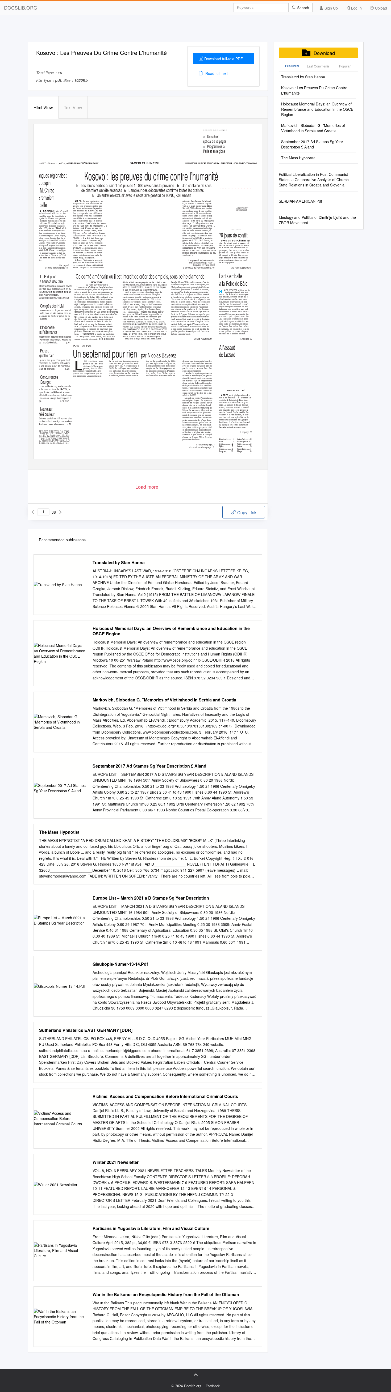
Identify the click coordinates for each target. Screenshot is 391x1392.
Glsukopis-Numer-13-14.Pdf (120, 964)
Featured (292, 65)
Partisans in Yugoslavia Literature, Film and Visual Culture (151, 1228)
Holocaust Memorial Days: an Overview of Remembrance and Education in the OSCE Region (171, 631)
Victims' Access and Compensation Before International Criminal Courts (165, 1096)
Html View (43, 107)
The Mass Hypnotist (59, 832)
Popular (345, 66)
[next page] (60, 512)
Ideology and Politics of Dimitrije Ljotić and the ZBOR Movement (317, 220)
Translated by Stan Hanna (119, 562)
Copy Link (246, 512)
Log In (356, 8)
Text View (73, 107)
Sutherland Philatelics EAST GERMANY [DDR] (85, 1030)
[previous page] (33, 512)
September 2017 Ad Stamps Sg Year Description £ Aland (149, 766)
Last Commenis (318, 66)
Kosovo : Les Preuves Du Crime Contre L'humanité (314, 90)
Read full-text (216, 73)
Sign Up (330, 8)
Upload (380, 8)
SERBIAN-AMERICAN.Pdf (300, 201)
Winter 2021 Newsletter (116, 1162)
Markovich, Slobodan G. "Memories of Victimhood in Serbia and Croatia (164, 700)
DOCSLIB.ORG (20, 7)
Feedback (213, 1386)
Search (302, 8)
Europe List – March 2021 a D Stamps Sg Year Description (151, 898)
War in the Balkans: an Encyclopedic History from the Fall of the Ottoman (166, 1294)
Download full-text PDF (223, 58)
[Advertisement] (195, 30)
